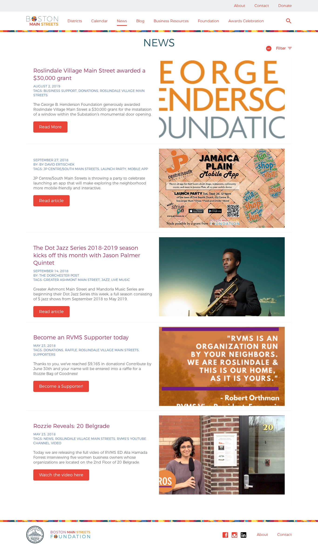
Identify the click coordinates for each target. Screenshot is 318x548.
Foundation (208, 21)
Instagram (234, 535)
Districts (75, 21)
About (239, 5)
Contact (261, 5)
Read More (50, 127)
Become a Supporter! (61, 386)
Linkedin (243, 535)
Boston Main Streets (42, 21)
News (122, 21)
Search (288, 21)
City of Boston (35, 534)
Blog (140, 21)
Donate (285, 5)
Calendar (99, 21)
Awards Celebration (246, 21)
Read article (51, 200)
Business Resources (171, 21)
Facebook (225, 535)
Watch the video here (61, 475)
